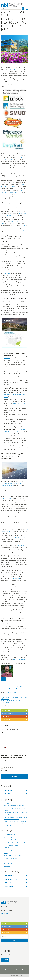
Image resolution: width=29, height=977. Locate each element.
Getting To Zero (9, 876)
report (23, 226)
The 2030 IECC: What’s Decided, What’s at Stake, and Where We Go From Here (15, 805)
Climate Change (8, 837)
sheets (8, 358)
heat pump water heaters (18, 537)
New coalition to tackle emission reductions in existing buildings (14, 698)
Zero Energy (7, 866)
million (25, 545)
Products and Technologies (11, 858)
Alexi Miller (14, 33)
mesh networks (15, 579)
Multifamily (7, 848)
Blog (20, 967)
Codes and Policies (8, 767)
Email (3, 748)
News (6, 853)
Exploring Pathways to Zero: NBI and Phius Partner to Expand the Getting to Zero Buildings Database (15, 823)
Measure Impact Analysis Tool (12, 431)
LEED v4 (3, 494)
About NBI (9, 967)
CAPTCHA (4, 771)
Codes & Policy (6, 716)
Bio (3, 679)
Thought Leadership (9, 861)
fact (5, 358)
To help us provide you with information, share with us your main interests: (14, 756)
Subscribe (5, 960)
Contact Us (4, 913)
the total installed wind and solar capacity (12, 230)
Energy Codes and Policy (11, 845)
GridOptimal (22, 429)
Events (13, 967)
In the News (7, 794)
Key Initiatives (6, 719)
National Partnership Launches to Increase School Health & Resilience (15, 818)
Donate (23, 967)
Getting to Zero (6, 710)
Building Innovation (12, 692)
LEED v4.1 (10, 494)
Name (3, 732)
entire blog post (7, 498)
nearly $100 (20, 545)
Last (2, 745)
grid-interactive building (19, 403)
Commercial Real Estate (11, 840)
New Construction (9, 850)
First (2, 738)
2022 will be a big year (14, 69)
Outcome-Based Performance (12, 855)
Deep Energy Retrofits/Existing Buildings (15, 842)
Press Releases (8, 790)
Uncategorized (8, 863)
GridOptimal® (7, 273)
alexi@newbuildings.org (19, 660)
